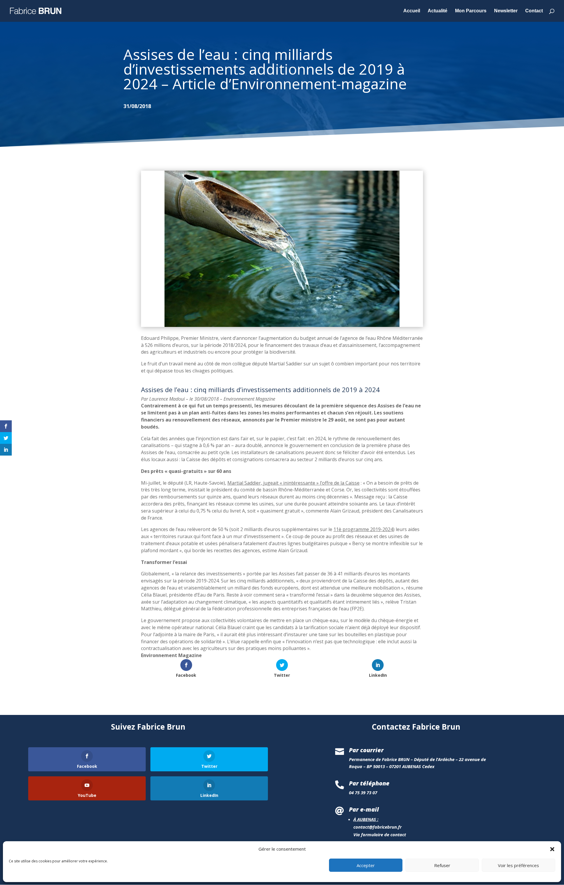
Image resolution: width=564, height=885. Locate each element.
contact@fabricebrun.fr (377, 827)
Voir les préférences (518, 865)
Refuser (442, 865)
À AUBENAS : (365, 819)
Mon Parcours (470, 11)
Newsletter (506, 11)
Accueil (411, 11)
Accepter (366, 865)
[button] (552, 849)
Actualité (437, 11)
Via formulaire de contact (379, 834)
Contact (534, 11)
